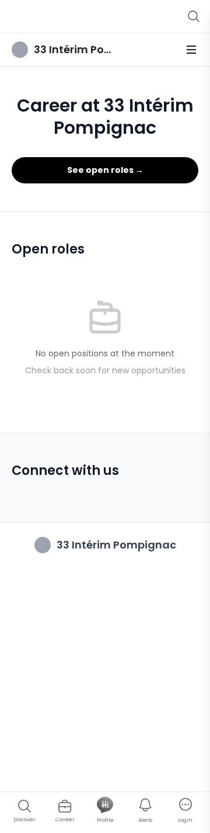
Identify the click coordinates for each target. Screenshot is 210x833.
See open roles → (105, 170)
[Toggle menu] (191, 49)
